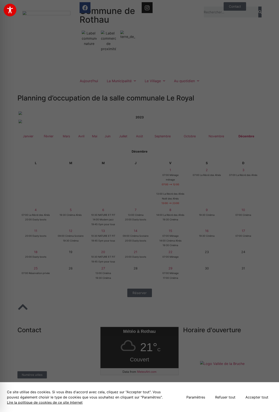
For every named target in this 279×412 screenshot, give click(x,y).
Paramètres (195, 397)
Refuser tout (225, 397)
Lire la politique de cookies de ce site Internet (45, 402)
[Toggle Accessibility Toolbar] (10, 10)
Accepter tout (256, 397)
